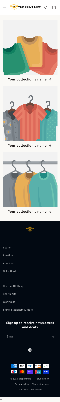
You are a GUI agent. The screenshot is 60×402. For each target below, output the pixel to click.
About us (8, 263)
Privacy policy (22, 384)
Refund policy (43, 379)
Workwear (9, 301)
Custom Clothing (13, 286)
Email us (8, 255)
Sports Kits (9, 293)
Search (7, 247)
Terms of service (40, 384)
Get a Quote (10, 271)
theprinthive (25, 379)
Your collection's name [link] (28, 79)
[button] (4, 7)
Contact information (31, 389)
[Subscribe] (53, 337)
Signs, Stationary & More (18, 309)
